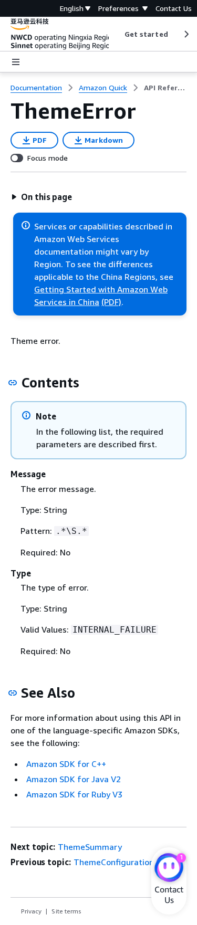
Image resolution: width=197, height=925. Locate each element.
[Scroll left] (116, 34)
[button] (41, 197)
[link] (165, 87)
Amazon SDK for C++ (66, 764)
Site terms (66, 911)
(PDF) (111, 302)
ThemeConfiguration (114, 862)
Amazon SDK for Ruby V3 (74, 794)
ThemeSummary (90, 847)
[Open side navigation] (15, 62)
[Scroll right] (185, 34)
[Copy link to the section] (12, 382)
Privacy (31, 911)
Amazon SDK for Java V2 (73, 779)
